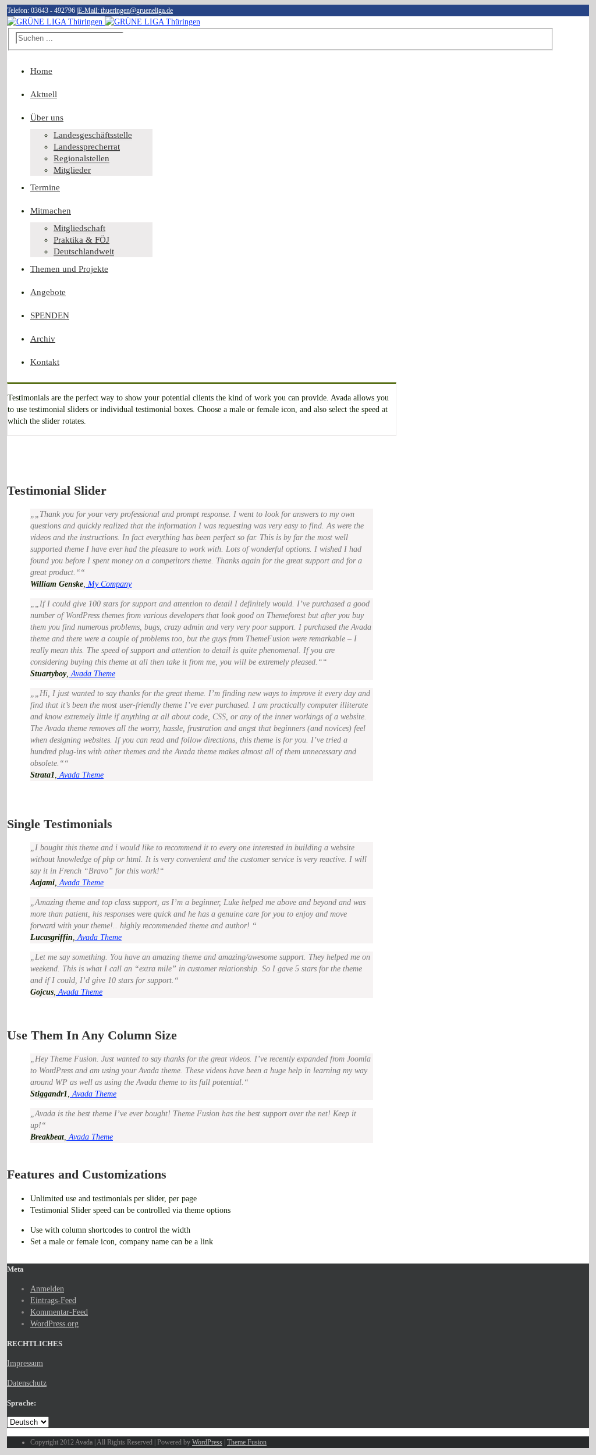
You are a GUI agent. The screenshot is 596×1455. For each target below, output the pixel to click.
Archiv (42, 338)
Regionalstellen (81, 158)
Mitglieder (72, 170)
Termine (45, 187)
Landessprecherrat (87, 146)
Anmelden (47, 1288)
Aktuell (43, 94)
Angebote (48, 292)
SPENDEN (49, 315)
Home (41, 71)
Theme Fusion (247, 1442)
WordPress (207, 1442)
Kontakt (44, 362)
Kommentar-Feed (59, 1312)
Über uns (46, 117)
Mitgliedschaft (79, 228)
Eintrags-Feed (53, 1300)
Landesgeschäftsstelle (93, 135)
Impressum (25, 1363)
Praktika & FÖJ (81, 239)
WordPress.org (54, 1323)
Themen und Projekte (69, 269)
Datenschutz (27, 1383)
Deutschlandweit (84, 251)
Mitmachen (50, 210)
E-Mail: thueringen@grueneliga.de (125, 10)
